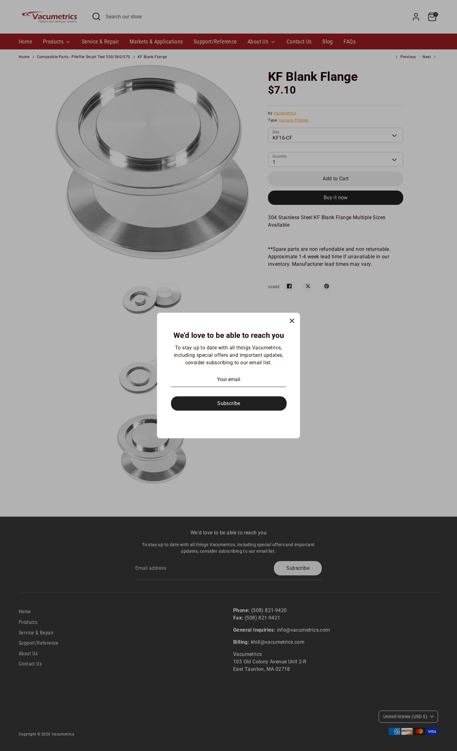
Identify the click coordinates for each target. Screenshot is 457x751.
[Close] (292, 321)
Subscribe (228, 403)
